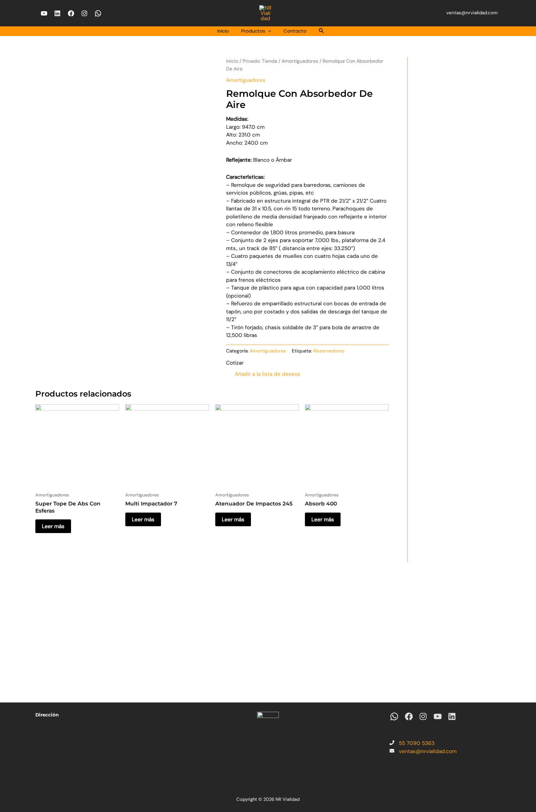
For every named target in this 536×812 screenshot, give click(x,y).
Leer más (53, 526)
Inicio (223, 31)
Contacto (295, 31)
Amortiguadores (300, 61)
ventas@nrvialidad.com (472, 13)
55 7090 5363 (417, 743)
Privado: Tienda (260, 61)
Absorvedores (329, 351)
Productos (253, 31)
